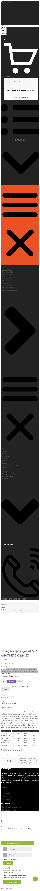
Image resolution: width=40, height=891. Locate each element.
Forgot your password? (10, 859)
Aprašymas (5, 701)
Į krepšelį (11, 681)
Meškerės (3, 607)
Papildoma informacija (9, 703)
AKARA (2, 609)
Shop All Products (21, 97)
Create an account (12, 882)
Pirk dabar (19, 681)
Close (38, 2)
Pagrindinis (4, 604)
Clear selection (6, 674)
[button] (20, 225)
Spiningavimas (4, 606)
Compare (5, 689)
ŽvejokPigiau (28, 828)
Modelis (5, 676)
